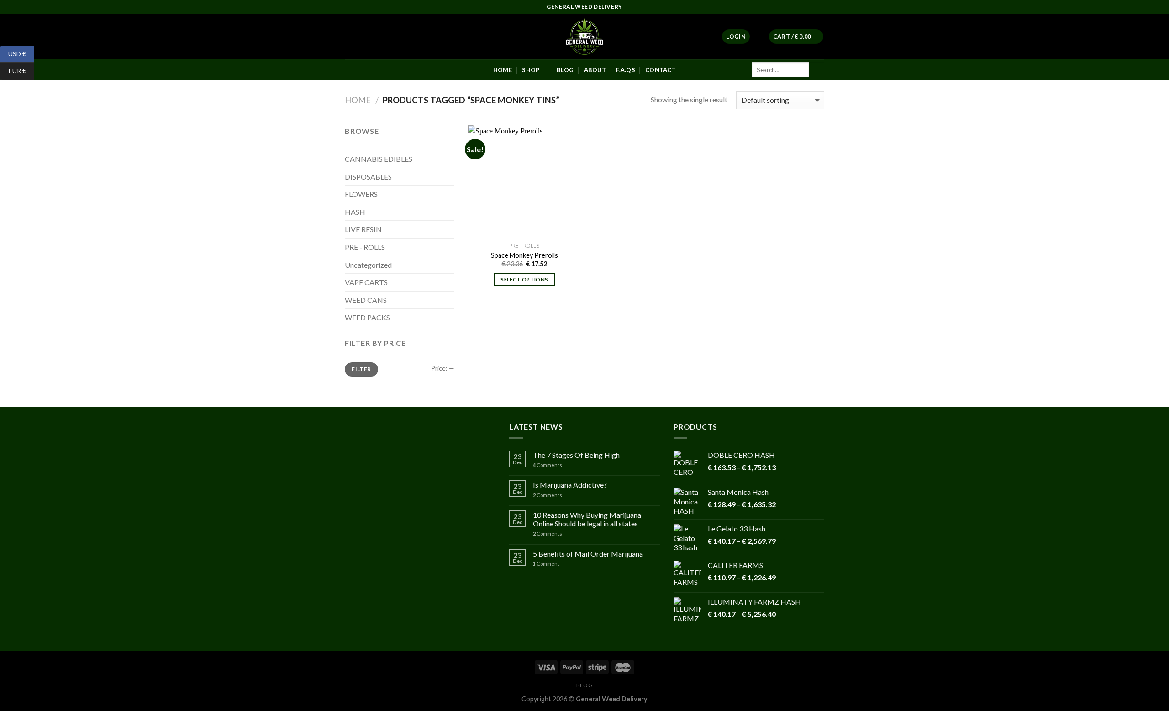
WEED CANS (366, 300)
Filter (361, 369)
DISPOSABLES (368, 176)
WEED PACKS (367, 317)
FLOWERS (361, 194)
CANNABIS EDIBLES (378, 158)
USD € (13, 53)
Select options (524, 279)
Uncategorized (368, 264)
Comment (546, 564)
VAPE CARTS (366, 282)
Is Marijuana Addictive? (570, 484)
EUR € (13, 70)
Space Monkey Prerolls (524, 255)
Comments (547, 465)
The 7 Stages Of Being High (576, 455)
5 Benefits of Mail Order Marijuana (588, 553)
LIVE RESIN (363, 229)
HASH (355, 211)
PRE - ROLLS (365, 247)
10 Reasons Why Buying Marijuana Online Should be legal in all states (587, 519)
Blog (584, 685)
